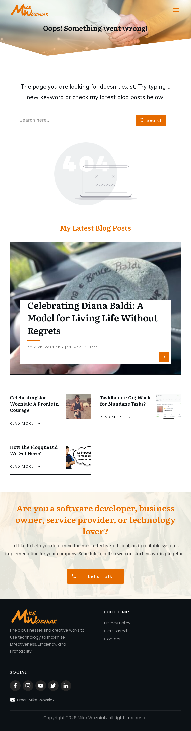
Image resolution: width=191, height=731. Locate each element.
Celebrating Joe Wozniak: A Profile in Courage (34, 403)
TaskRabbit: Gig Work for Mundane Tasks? (125, 400)
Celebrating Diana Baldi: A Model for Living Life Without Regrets (92, 317)
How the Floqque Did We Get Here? (34, 450)
